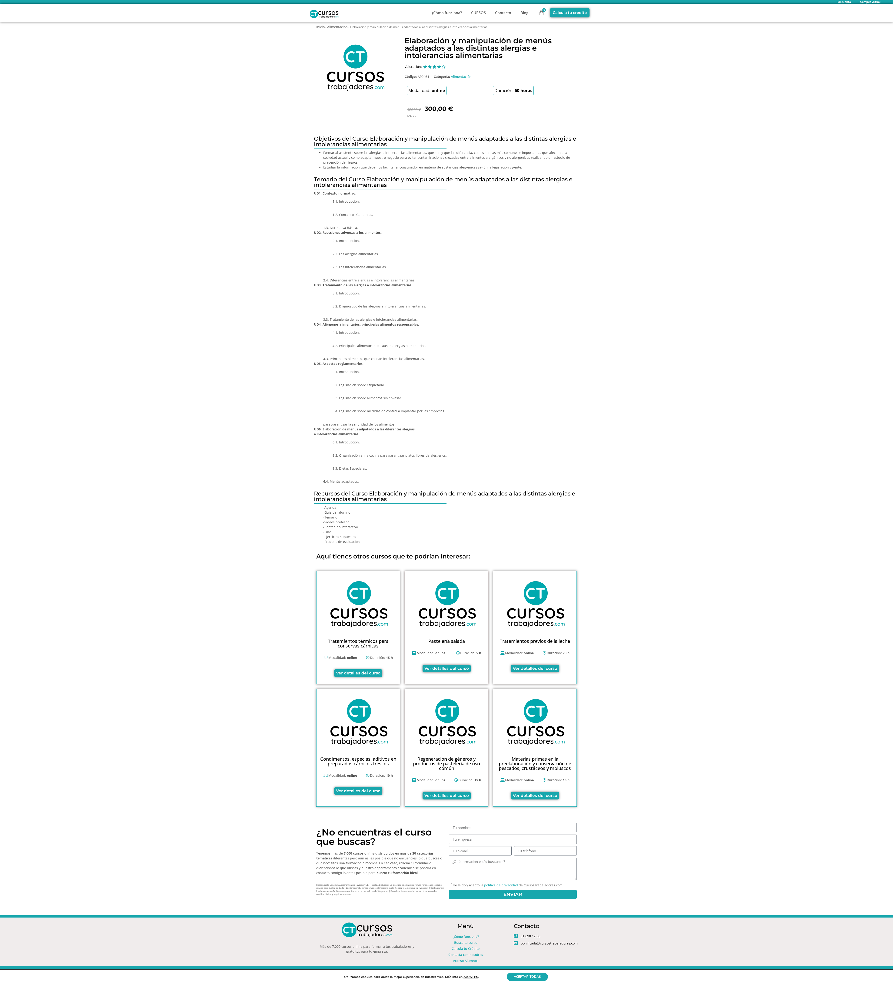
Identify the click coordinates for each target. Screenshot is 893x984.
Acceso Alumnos (465, 960)
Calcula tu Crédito (466, 948)
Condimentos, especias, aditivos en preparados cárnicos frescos (358, 761)
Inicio (320, 27)
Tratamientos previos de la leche (535, 641)
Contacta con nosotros (465, 954)
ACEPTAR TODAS (527, 976)
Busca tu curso (465, 942)
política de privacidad (501, 885)
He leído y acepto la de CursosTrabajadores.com (508, 885)
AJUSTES (470, 977)
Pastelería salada (446, 641)
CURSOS (478, 12)
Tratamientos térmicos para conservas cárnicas (358, 643)
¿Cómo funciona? (447, 12)
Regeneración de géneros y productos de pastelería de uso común (446, 763)
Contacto (503, 12)
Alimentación (337, 27)
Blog (524, 12)
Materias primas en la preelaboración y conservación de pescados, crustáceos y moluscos (535, 763)
